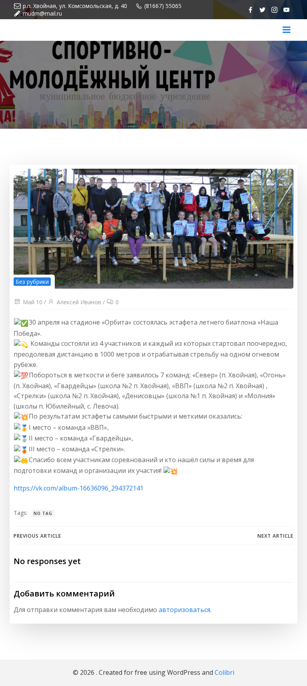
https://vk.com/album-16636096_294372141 (79, 488)
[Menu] (286, 30)
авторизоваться (184, 609)
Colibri (224, 672)
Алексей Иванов (79, 302)
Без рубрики (32, 281)
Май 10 (32, 302)
